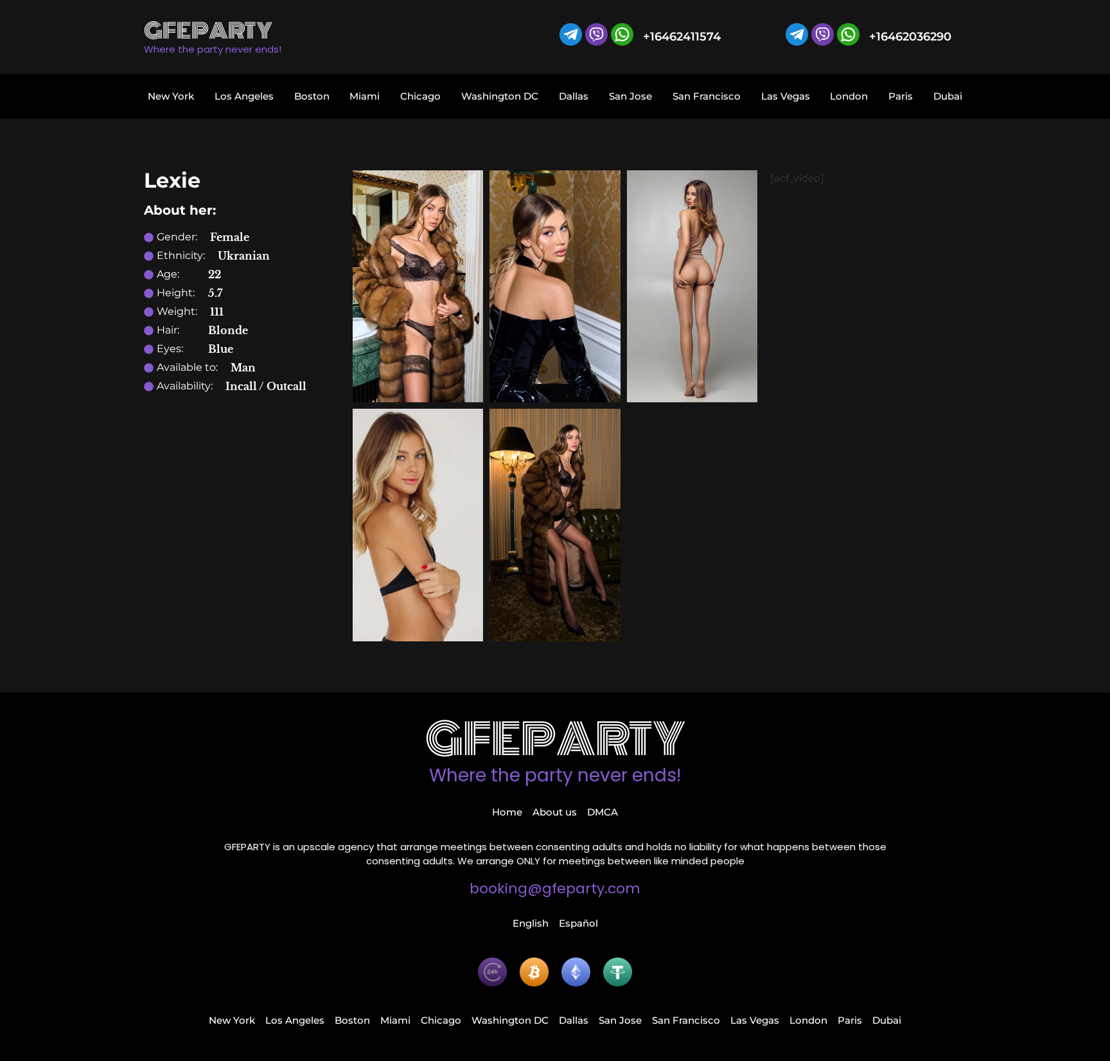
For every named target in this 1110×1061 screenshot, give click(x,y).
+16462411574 (682, 37)
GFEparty (555, 739)
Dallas (573, 96)
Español (578, 923)
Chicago (420, 96)
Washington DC (499, 96)
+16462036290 (910, 37)
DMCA (602, 812)
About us (555, 812)
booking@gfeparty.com (555, 888)
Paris (900, 96)
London (849, 96)
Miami (364, 96)
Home (507, 812)
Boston (312, 96)
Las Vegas (785, 96)
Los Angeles (244, 96)
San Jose (630, 96)
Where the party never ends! (555, 775)
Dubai (947, 96)
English (531, 923)
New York (171, 96)
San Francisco (707, 96)
